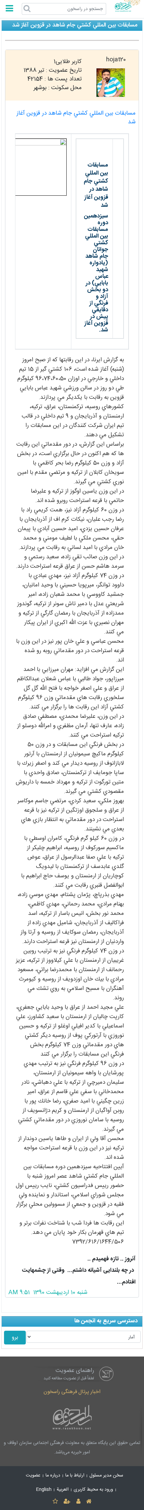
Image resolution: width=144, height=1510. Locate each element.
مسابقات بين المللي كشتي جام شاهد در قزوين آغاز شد (76, 118)
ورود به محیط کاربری (93, 1489)
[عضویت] (67, 1502)
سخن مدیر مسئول (106, 1475)
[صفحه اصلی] (88, 1502)
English (44, 1489)
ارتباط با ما (74, 1475)
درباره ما (53, 1475)
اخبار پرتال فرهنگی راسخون (72, 1392)
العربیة (63, 1489)
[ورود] (78, 1502)
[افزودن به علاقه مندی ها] (55, 1502)
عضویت (33, 1475)
